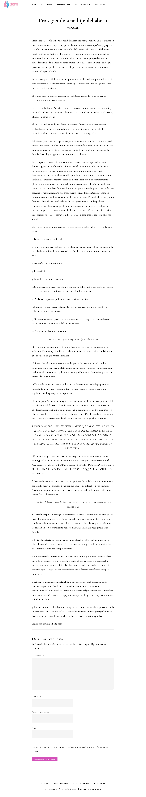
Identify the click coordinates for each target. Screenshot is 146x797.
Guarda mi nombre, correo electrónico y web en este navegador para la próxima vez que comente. (70, 749)
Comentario (38, 655)
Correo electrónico (41, 712)
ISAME (14, 4)
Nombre (36, 696)
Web (34, 727)
